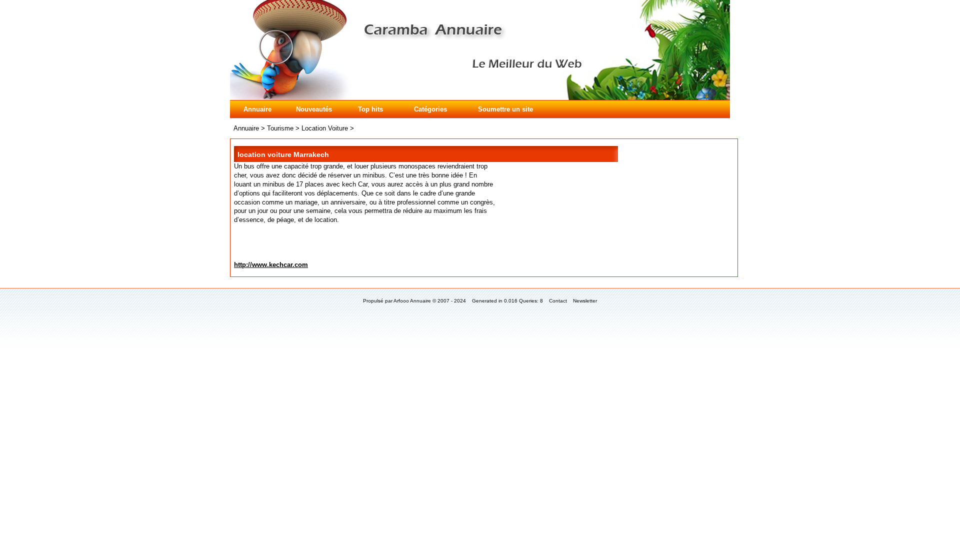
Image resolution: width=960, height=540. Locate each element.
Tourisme (280, 128)
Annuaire (258, 109)
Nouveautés (314, 109)
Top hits (370, 109)
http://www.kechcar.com (271, 264)
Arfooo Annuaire (412, 301)
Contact (558, 301)
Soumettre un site (505, 109)
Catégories (430, 109)
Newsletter (585, 301)
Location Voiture (325, 128)
